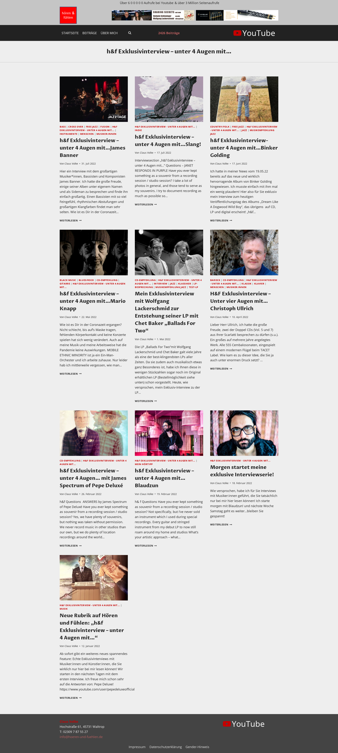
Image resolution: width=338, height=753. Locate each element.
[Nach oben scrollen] (329, 747)
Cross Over (75, 126)
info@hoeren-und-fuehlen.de (81, 737)
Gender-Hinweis (197, 747)
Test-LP (193, 287)
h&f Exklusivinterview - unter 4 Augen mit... (165, 126)
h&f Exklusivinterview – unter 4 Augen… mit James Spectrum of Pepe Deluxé (93, 478)
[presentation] (94, 99)
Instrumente (68, 133)
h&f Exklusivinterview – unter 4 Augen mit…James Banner (92, 148)
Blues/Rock (86, 280)
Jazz (244, 130)
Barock (215, 280)
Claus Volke (71, 163)
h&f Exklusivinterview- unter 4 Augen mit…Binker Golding (244, 148)
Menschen (87, 133)
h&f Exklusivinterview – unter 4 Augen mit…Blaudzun (164, 478)
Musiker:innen (106, 133)
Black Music (68, 280)
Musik (64, 608)
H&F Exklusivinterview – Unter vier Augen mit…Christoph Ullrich (240, 301)
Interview (160, 283)
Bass (63, 126)
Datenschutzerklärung (165, 747)
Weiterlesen (71, 220)
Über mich (109, 33)
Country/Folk (220, 126)
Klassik (246, 283)
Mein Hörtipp (144, 464)
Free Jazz (92, 126)
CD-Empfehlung (107, 280)
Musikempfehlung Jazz (170, 287)
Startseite (70, 33)
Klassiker (184, 283)
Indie (138, 130)
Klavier (259, 283)
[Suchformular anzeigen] (130, 33)
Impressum (137, 747)
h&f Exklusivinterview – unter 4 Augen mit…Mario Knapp (93, 301)
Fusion (105, 126)
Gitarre (65, 283)
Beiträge (89, 33)
